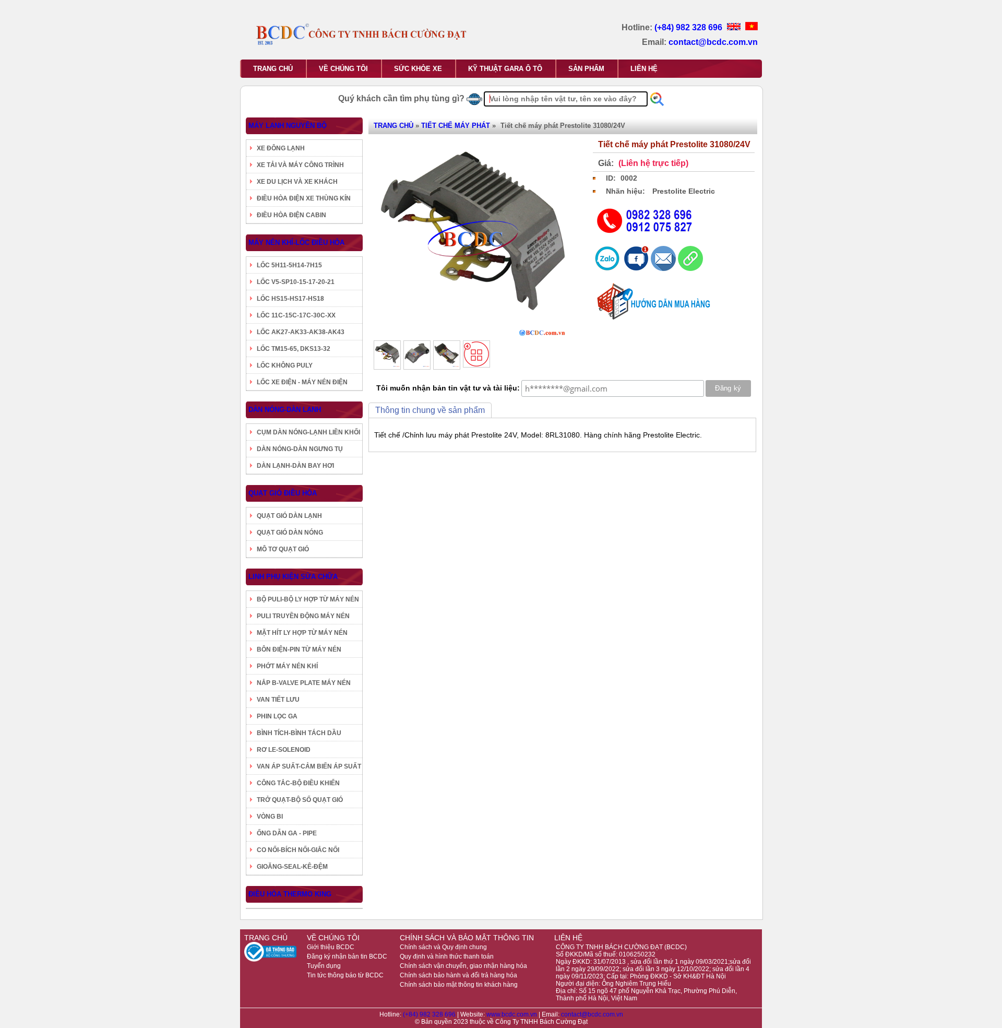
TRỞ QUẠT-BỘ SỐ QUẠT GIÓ (300, 800)
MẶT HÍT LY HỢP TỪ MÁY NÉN (302, 632)
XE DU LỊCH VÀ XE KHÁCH (297, 181)
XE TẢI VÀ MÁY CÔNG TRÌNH (300, 165)
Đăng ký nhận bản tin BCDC (347, 956)
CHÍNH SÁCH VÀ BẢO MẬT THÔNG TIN (467, 938)
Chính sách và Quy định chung (443, 947)
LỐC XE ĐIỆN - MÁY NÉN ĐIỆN (302, 382)
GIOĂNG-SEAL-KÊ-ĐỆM (292, 866)
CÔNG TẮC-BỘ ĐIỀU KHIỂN (298, 783)
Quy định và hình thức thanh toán (447, 956)
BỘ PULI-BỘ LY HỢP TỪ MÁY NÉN (308, 599)
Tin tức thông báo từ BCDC (345, 975)
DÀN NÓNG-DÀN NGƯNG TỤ (300, 449)
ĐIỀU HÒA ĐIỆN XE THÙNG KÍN (304, 198)
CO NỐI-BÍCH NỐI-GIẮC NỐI (298, 850)
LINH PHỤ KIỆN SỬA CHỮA (293, 577)
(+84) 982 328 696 (689, 27)
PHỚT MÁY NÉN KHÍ (287, 666)
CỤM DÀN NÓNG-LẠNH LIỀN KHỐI (308, 432)
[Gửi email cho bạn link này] (664, 268)
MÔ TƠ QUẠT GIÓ (283, 549)
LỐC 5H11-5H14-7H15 (289, 265)
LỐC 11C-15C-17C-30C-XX (296, 315)
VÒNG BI (270, 816)
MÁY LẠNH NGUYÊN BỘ (287, 125)
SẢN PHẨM (586, 69)
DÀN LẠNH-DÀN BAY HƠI (295, 465)
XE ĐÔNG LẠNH (281, 148)
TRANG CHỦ (273, 69)
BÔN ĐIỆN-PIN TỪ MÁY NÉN (299, 649)
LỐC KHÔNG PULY (285, 365)
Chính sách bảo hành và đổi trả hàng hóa (458, 975)
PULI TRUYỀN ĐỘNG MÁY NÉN (303, 616)
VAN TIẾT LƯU (278, 699)
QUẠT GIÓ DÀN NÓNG (290, 532)
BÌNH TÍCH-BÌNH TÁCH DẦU (299, 733)
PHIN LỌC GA (277, 716)
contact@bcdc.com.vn (713, 42)
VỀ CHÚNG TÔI (343, 69)
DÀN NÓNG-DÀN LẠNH (284, 409)
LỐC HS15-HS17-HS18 (290, 298)
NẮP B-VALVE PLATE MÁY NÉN (304, 683)
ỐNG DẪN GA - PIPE (287, 833)
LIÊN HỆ (644, 69)
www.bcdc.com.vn (512, 1014)
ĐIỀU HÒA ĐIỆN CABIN (291, 215)
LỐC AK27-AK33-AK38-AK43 (300, 332)
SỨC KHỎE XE (418, 69)
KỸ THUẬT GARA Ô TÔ (505, 69)
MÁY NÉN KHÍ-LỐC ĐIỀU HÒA (296, 242)
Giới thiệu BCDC (330, 947)
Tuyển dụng (324, 966)
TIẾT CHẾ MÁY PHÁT (455, 125)
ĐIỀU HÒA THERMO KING (289, 894)
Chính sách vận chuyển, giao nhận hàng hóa (463, 966)
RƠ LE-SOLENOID (284, 749)
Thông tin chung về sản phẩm (430, 410)
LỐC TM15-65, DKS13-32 (293, 348)
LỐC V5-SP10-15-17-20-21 (296, 282)
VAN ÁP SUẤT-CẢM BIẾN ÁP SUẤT (309, 766)
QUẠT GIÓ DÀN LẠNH (289, 515)
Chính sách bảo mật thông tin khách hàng (459, 984)
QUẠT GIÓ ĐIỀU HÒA (282, 493)
